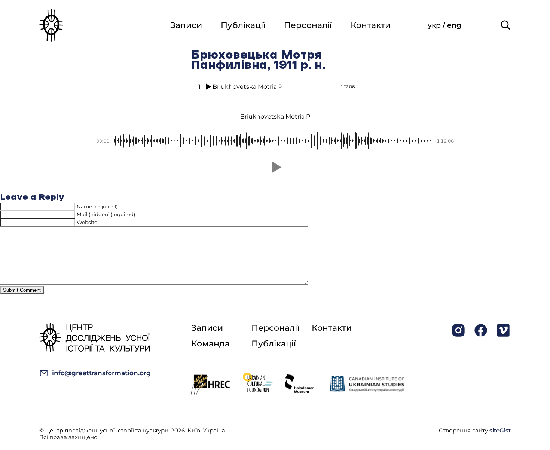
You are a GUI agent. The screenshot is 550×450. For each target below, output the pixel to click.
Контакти (371, 25)
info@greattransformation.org (101, 373)
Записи (186, 25)
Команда (210, 344)
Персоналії (308, 25)
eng (454, 25)
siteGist (500, 430)
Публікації (243, 25)
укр (435, 25)
